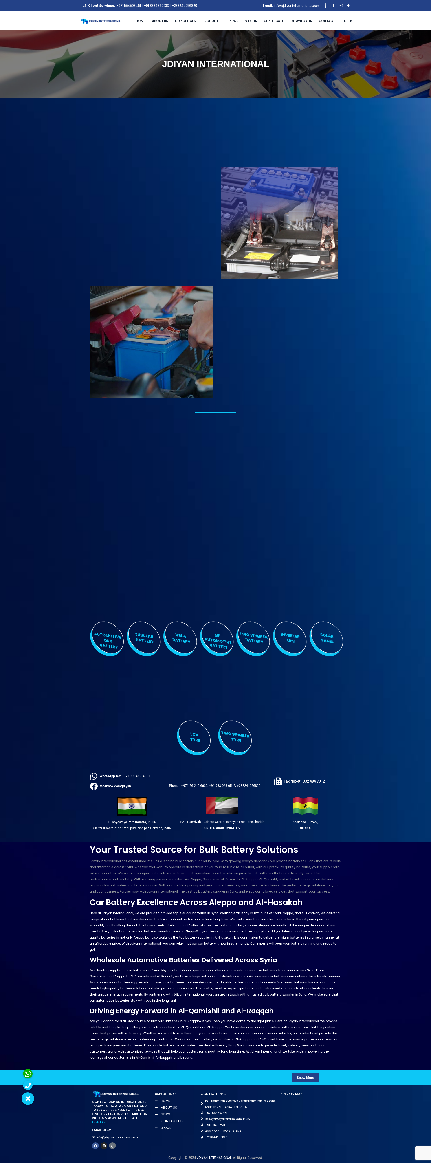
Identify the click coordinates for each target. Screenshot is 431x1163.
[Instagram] (340, 5)
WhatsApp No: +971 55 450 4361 (125, 776)
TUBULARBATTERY (144, 638)
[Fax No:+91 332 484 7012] (278, 781)
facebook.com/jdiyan (115, 786)
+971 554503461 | (129, 5)
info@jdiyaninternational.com (297, 5)
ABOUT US (160, 21)
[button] (28, 1098)
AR (345, 21)
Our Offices (185, 21)
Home (140, 21)
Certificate (274, 21)
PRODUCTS (211, 21)
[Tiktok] (348, 5)
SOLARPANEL (327, 638)
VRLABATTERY (181, 638)
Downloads (301, 21)
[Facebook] (333, 5)
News (233, 21)
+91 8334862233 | (157, 5)
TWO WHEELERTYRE (235, 736)
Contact (327, 21)
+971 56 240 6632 (194, 786)
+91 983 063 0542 (222, 786)
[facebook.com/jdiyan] (94, 786)
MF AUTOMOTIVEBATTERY (218, 641)
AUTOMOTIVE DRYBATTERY (107, 640)
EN (350, 21)
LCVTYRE (195, 737)
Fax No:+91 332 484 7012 (304, 781)
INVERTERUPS (290, 638)
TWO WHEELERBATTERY (253, 638)
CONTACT (100, 1122)
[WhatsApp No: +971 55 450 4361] (94, 776)
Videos (251, 21)
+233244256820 (184, 5)
